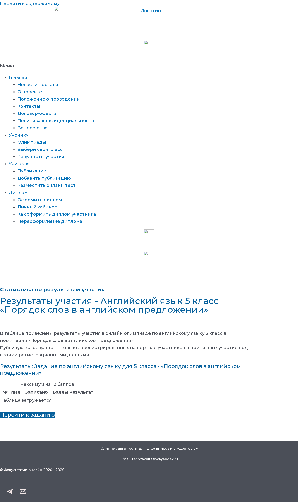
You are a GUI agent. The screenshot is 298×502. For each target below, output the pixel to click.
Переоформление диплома (49, 221)
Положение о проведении (48, 99)
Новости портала (37, 84)
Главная (18, 77)
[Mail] (23, 493)
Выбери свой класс (40, 149)
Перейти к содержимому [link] (30, 3)
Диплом (18, 192)
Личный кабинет (37, 207)
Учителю (19, 163)
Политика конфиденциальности (55, 120)
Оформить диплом (39, 199)
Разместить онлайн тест (46, 185)
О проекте (29, 91)
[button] (149, 66)
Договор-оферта (37, 113)
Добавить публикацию (44, 178)
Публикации (31, 171)
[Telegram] (10, 493)
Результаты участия (40, 156)
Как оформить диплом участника (56, 214)
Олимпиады (31, 142)
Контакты (28, 106)
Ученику (18, 135)
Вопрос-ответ (33, 127)
